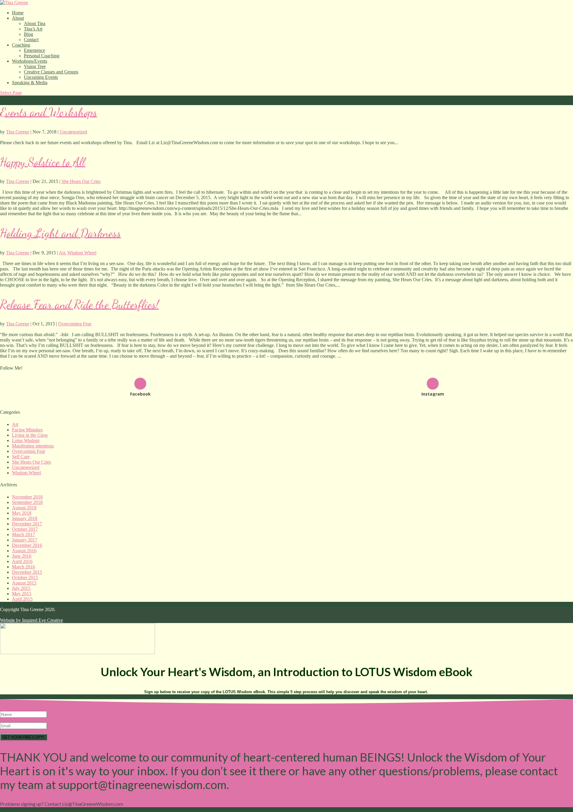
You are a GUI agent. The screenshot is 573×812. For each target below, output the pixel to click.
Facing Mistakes (27, 429)
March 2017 (23, 534)
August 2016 (24, 550)
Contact (31, 39)
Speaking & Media (29, 82)
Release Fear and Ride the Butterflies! (79, 304)
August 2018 (24, 507)
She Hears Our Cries (81, 181)
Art (62, 252)
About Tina (34, 23)
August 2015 (24, 582)
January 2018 (24, 518)
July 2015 (21, 588)
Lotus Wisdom (25, 440)
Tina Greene (17, 131)
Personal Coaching (41, 55)
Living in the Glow (30, 435)
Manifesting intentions (33, 445)
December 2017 (27, 523)
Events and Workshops (48, 112)
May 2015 (21, 593)
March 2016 (23, 566)
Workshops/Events (29, 61)
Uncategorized (73, 131)
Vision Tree (35, 66)
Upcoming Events (41, 77)
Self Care (21, 456)
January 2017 (24, 539)
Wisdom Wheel (81, 252)
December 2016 (27, 545)
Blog (28, 34)
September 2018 (27, 502)
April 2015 (22, 599)
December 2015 (27, 572)
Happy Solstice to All (42, 162)
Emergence (34, 50)
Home (18, 12)
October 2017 (25, 529)
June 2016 (21, 556)
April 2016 (22, 561)
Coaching (21, 44)
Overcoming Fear (74, 323)
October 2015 (25, 577)
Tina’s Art (33, 28)
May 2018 (21, 513)
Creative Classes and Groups (51, 71)
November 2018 (27, 496)
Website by (31, 620)
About (18, 18)
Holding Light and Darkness (60, 233)
